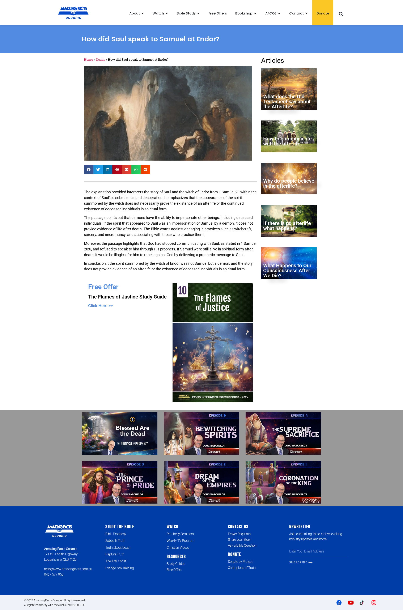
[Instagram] (374, 602)
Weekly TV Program (180, 541)
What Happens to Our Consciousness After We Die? (287, 271)
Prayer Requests (239, 534)
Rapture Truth (114, 554)
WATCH (172, 526)
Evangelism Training (119, 568)
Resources (176, 556)
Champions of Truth (242, 568)
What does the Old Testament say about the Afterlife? (287, 102)
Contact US (238, 526)
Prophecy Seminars (180, 534)
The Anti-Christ (115, 561)
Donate (234, 554)
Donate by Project (240, 562)
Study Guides (176, 564)
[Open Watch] (166, 13)
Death (100, 59)
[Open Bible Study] (198, 13)
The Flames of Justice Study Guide (127, 297)
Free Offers (174, 570)
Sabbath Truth (115, 541)
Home (88, 59)
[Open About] (142, 13)
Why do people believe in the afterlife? (288, 183)
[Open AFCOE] (279, 13)
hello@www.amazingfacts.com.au (68, 569)
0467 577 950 (54, 574)
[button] (341, 14)
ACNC (61, 605)
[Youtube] (350, 602)
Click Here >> (100, 305)
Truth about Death (117, 548)
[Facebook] (339, 602)
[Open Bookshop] (255, 13)
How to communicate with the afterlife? (287, 141)
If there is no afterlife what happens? (287, 225)
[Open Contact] (306, 13)
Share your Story (239, 540)
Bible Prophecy (115, 534)
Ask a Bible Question (242, 545)
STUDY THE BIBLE (119, 526)
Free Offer (103, 287)
